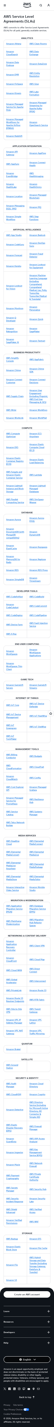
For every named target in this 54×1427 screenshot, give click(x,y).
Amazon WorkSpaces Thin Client (14, 666)
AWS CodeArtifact (14, 596)
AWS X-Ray (11, 634)
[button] (27, 1294)
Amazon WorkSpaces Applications (35, 652)
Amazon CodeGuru (15, 244)
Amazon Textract (37, 340)
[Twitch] (24, 1389)
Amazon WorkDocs (38, 410)
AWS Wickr (11, 410)
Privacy (7, 1405)
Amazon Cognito (37, 1094)
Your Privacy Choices (13, 1409)
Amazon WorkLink (14, 418)
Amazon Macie (13, 1164)
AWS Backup (12, 1238)
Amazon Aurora (13, 519)
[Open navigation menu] (4, 5)
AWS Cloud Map (37, 959)
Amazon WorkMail (38, 418)
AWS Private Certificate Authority (35, 1177)
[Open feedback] (50, 713)
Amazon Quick (36, 319)
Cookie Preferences (12, 1414)
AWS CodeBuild (36, 596)
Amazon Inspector (14, 1152)
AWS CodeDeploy (14, 615)
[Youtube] (29, 1389)
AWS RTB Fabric (36, 999)
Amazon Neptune (37, 559)
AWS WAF (34, 1221)
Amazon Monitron (14, 308)
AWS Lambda (35, 474)
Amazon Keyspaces (38, 547)
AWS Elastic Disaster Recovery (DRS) (14, 1128)
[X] (5, 1389)
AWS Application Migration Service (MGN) (14, 909)
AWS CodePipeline (38, 615)
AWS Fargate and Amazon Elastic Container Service (14, 475)
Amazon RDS (12, 570)
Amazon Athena (13, 43)
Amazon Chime (13, 370)
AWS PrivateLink (13, 990)
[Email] (38, 1389)
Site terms (18, 1405)
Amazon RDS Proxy (38, 570)
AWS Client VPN (37, 945)
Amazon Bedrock (37, 235)
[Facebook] (9, 1389)
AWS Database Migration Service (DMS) (37, 909)
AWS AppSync (12, 164)
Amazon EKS (12, 447)
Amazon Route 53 (37, 990)
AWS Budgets (35, 756)
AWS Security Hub (37, 1189)
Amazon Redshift (14, 136)
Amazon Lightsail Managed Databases (37, 488)
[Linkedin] (14, 1389)
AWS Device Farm (14, 624)
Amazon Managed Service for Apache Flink (14, 107)
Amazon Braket (13, 1049)
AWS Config (35, 777)
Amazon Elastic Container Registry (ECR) (15, 461)
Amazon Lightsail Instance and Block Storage (15, 488)
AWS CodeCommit (38, 606)
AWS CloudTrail (36, 767)
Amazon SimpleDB (15, 579)
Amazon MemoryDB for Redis (13, 559)
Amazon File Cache (38, 1248)
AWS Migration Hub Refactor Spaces (36, 922)
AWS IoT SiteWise (37, 726)
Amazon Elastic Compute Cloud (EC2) (36, 447)
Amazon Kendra (13, 266)
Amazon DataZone (38, 63)
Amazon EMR (12, 74)
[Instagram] (19, 1389)
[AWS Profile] (49, 5)
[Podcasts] (33, 1389)
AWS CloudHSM (13, 1094)
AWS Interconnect (37, 981)
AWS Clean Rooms (38, 43)
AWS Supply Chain (15, 396)
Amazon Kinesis (13, 93)
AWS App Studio (14, 235)
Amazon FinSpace (14, 84)
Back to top (25, 1397)
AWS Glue (34, 84)
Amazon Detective (14, 1109)
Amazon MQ (35, 207)
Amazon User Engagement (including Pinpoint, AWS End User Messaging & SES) (38, 396)
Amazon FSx (12, 1264)
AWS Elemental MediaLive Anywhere (13, 865)
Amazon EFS (35, 1238)
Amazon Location (14, 196)
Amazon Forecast (14, 255)
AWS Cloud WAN (14, 970)
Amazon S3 (11, 1280)
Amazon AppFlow (37, 153)
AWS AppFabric (36, 359)
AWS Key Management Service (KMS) (35, 1152)
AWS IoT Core (12, 705)
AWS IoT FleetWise (38, 716)
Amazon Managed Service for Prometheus (14, 801)
